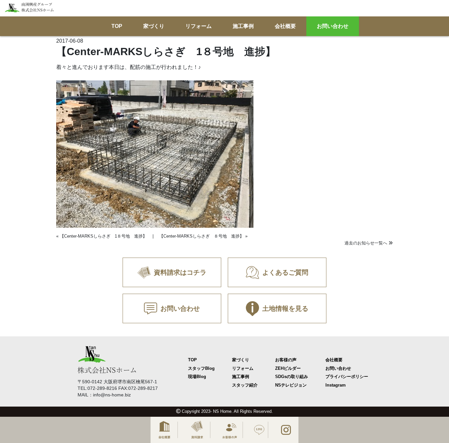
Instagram (335, 385)
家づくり (153, 26)
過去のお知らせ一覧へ (366, 243)
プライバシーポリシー (346, 376)
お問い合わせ (332, 26)
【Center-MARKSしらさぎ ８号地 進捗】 (201, 236)
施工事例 (243, 26)
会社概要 (285, 26)
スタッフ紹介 (245, 385)
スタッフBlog (201, 368)
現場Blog (197, 376)
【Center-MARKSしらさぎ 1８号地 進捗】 (103, 236)
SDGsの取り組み (291, 376)
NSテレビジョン (291, 385)
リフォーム (198, 26)
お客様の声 (285, 359)
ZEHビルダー (288, 368)
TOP (116, 26)
